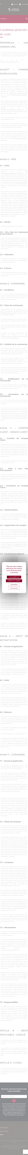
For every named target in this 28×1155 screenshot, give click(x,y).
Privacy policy (14, 588)
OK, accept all (14, 577)
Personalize (14, 584)
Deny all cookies (14, 580)
